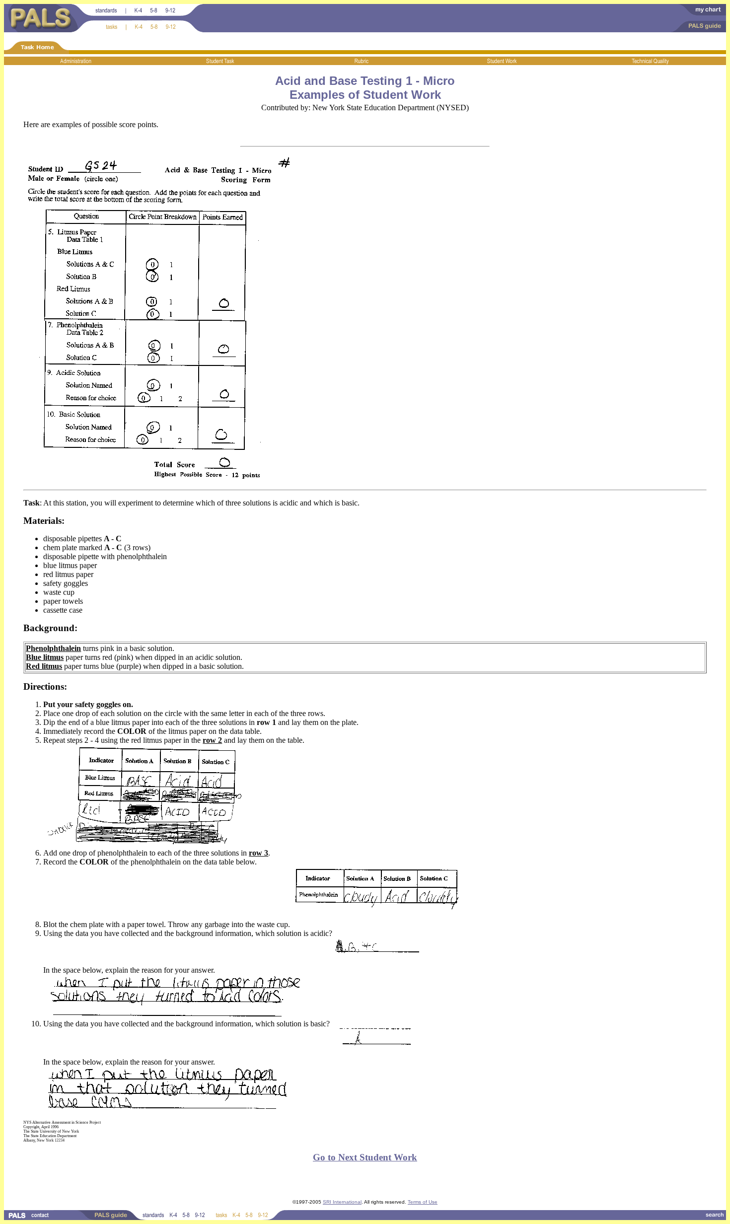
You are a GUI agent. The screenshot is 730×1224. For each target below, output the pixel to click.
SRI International (342, 1202)
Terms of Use (423, 1202)
